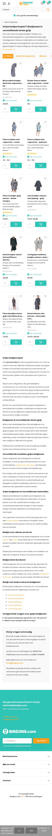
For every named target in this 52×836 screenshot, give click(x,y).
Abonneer (41, 741)
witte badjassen (15, 602)
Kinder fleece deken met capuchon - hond (37, 81)
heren (14, 539)
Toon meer (8, 49)
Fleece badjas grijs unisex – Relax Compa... (12, 198)
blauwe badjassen (16, 598)
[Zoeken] (48, 9)
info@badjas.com (14, 663)
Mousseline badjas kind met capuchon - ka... (13, 83)
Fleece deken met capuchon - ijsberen (37, 140)
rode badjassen (15, 608)
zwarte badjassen (16, 595)
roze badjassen (15, 605)
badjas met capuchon (25, 465)
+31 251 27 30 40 (10, 716)
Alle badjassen (11, 22)
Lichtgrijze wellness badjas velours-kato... (38, 255)
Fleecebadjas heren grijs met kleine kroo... (13, 314)
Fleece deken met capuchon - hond (11, 140)
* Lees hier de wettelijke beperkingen (17, 746)
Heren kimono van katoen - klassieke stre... (36, 316)
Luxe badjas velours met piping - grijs (37, 197)
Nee (31, 830)
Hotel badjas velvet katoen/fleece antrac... (12, 257)
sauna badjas (13, 520)
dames (6, 539)
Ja (19, 830)
